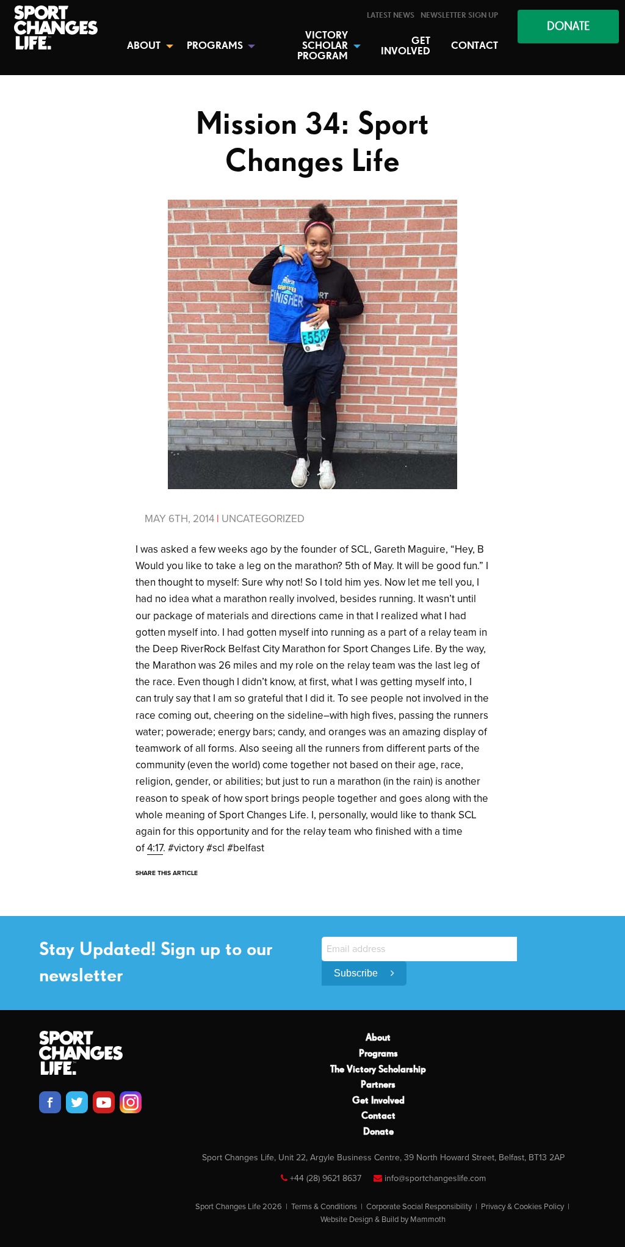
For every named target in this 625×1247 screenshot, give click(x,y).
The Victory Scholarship (378, 1070)
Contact (378, 1116)
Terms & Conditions (324, 1207)
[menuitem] (390, 16)
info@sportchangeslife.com (435, 1178)
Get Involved (378, 1101)
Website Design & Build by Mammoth (383, 1219)
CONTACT (474, 46)
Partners (378, 1085)
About (378, 1038)
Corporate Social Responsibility (419, 1207)
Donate (378, 1132)
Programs (378, 1054)
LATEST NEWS (390, 16)
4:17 (155, 848)
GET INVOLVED (405, 46)
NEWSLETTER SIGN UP (459, 16)
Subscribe (357, 973)
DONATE (568, 26)
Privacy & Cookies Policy (522, 1207)
